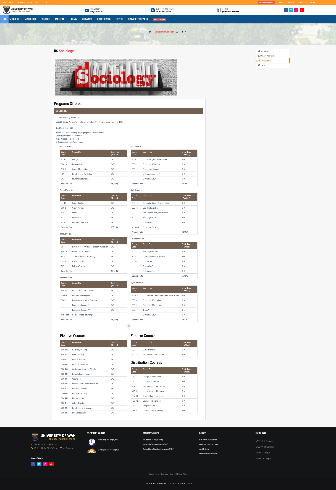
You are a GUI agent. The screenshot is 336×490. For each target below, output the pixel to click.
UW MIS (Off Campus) (264, 459)
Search (314, 2)
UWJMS (20, 2)
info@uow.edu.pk (68, 448)
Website (186, 474)
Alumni (281, 2)
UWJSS (48, 2)
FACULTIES (45, 19)
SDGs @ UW (87, 19)
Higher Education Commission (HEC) (155, 444)
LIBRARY (73, 19)
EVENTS (119, 19)
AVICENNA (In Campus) (264, 441)
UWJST (29, 2)
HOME (4, 19)
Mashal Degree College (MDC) (108, 440)
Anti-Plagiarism (204, 449)
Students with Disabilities (208, 454)
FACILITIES (59, 19)
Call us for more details (165, 9)
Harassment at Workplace (208, 440)
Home (150, 32)
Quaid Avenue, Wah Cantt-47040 (45, 444)
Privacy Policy (154, 474)
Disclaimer (165, 474)
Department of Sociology (164, 32)
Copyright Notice (176, 474)
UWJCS (38, 2)
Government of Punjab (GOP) (153, 440)
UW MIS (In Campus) (263, 453)
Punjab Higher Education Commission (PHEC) (158, 449)
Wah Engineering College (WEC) (108, 450)
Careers (291, 2)
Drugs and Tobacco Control (208, 444)
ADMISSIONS (30, 19)
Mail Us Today (95, 9)
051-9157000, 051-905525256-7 (45, 448)
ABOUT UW (14, 19)
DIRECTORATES (104, 19)
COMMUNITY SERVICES (138, 19)
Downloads (302, 2)
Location (225, 9)
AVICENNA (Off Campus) (265, 447)
